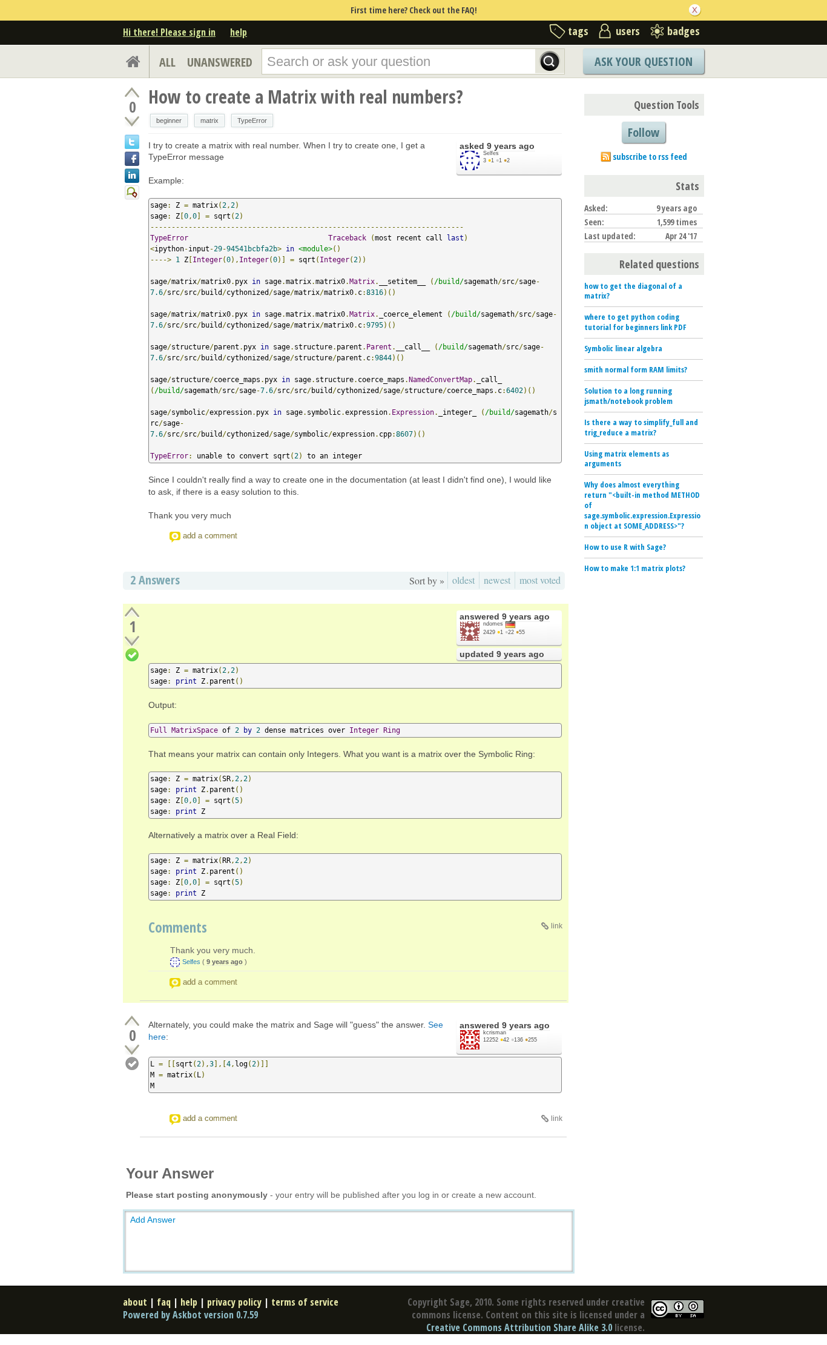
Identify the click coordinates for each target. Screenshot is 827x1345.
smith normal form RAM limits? (635, 369)
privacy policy (234, 1302)
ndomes (493, 624)
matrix (209, 120)
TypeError (252, 120)
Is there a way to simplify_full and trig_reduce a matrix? (641, 427)
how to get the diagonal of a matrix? (633, 291)
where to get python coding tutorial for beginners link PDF (635, 321)
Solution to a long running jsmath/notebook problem (628, 395)
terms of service (304, 1302)
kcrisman (494, 1032)
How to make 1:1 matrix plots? (634, 568)
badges (683, 31)
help (238, 32)
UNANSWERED (219, 62)
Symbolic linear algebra (623, 348)
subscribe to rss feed (650, 156)
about (135, 1302)
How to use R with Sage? (625, 546)
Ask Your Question (644, 61)
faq (164, 1302)
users (628, 31)
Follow (643, 132)
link (556, 926)
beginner (169, 120)
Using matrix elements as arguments (626, 458)
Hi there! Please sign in (169, 32)
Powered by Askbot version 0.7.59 (190, 1314)
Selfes (491, 153)
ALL (167, 62)
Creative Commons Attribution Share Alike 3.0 (519, 1327)
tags (578, 31)
